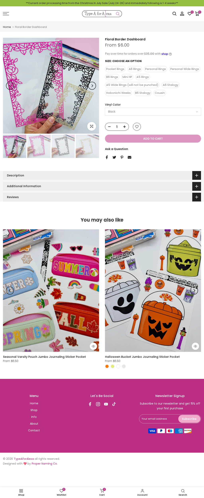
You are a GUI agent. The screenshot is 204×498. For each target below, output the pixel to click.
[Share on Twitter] (114, 157)
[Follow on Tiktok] (114, 404)
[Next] (92, 86)
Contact (34, 430)
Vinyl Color (113, 105)
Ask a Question (116, 149)
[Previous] (10, 86)
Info (34, 417)
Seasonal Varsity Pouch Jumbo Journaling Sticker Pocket (44, 357)
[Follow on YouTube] (106, 404)
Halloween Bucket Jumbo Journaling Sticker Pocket (142, 357)
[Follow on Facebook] (90, 404)
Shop (33, 410)
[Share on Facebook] (107, 157)
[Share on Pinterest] (122, 157)
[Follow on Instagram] (98, 404)
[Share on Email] (129, 157)
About (34, 424)
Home (7, 27)
